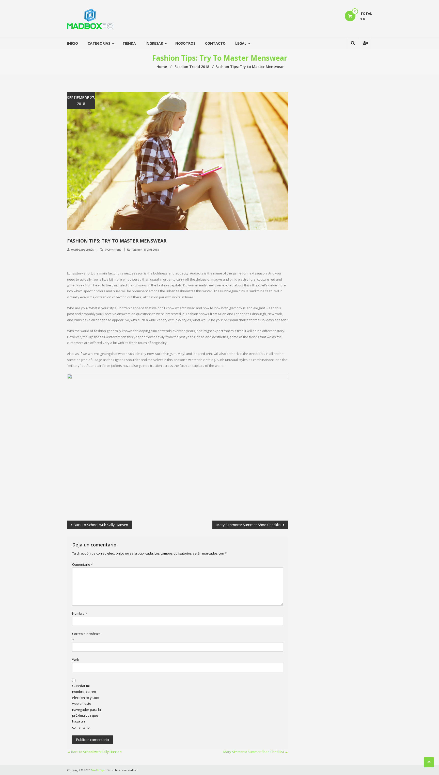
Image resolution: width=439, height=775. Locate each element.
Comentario (82, 564)
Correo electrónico (86, 636)
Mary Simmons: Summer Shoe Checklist (249, 524)
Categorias (99, 43)
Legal (240, 43)
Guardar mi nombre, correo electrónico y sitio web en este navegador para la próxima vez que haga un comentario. (86, 706)
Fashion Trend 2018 (145, 249)
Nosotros (185, 43)
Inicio (72, 43)
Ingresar (154, 43)
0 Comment (113, 249)
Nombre (79, 613)
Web (75, 659)
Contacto (215, 43)
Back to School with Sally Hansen (100, 524)
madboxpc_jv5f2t (82, 249)
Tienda (129, 43)
